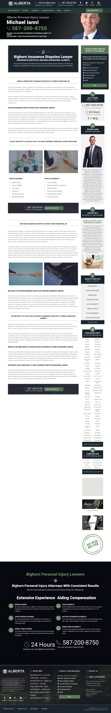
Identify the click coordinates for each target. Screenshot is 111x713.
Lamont (97, 378)
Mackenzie (98, 385)
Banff (87, 342)
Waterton (87, 433)
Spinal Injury (16, 182)
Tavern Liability (17, 185)
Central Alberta (97, 354)
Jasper (87, 373)
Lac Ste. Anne (98, 376)
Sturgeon (87, 421)
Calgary (87, 352)
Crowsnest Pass (87, 360)
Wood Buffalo (98, 438)
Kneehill (97, 373)
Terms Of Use (22, 709)
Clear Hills (87, 357)
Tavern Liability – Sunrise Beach (40, 689)
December (87, 363)
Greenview (98, 371)
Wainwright (87, 430)
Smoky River (87, 409)
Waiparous (97, 468)
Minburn (87, 388)
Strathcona (98, 418)
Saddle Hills (87, 407)
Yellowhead (97, 440)
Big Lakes (97, 344)
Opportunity (97, 393)
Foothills (87, 368)
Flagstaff (97, 366)
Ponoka (87, 402)
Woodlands (87, 440)
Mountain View (97, 388)
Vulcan (98, 426)
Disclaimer (34, 709)
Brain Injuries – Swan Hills (38, 678)
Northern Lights (97, 390)
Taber (97, 421)
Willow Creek (87, 438)
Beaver (87, 344)
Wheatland (98, 435)
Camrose (97, 352)
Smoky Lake (97, 407)
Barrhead (97, 342)
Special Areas (87, 413)
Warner (98, 430)
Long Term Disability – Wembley (40, 698)
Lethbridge (87, 385)
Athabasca (98, 339)
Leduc (87, 381)
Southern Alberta (97, 410)
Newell (87, 390)
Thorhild (87, 423)
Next (95, 85)
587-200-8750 (29, 28)
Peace (87, 399)
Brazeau (97, 349)
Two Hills (97, 423)
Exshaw (87, 465)
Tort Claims (16, 188)
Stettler (87, 418)
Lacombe (87, 378)
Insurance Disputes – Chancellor (40, 681)
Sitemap (44, 709)
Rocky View (97, 404)
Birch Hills (97, 347)
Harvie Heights (97, 465)
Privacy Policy (8, 709)
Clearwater (98, 357)
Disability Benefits (18, 197)
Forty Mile (97, 368)
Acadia (87, 339)
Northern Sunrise (87, 393)
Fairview (87, 366)
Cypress (97, 359)
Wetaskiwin (87, 435)
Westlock (97, 433)
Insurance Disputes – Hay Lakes (40, 675)
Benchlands (87, 463)
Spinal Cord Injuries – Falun (39, 686)
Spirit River (98, 413)
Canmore (87, 460)
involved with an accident (62, 89)
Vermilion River (87, 427)
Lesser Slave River (97, 382)
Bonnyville (87, 349)
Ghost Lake (97, 460)
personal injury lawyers (59, 66)
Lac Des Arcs (87, 468)
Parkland (97, 397)
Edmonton (98, 363)
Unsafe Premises (18, 194)
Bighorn (87, 347)
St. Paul (87, 416)
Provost (97, 402)
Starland (97, 416)
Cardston (87, 354)
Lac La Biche (87, 376)
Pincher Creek (98, 399)
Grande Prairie (87, 371)
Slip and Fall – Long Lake (38, 683)
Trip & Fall (15, 191)
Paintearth (87, 397)
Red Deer (87, 404)
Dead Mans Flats (97, 463)
